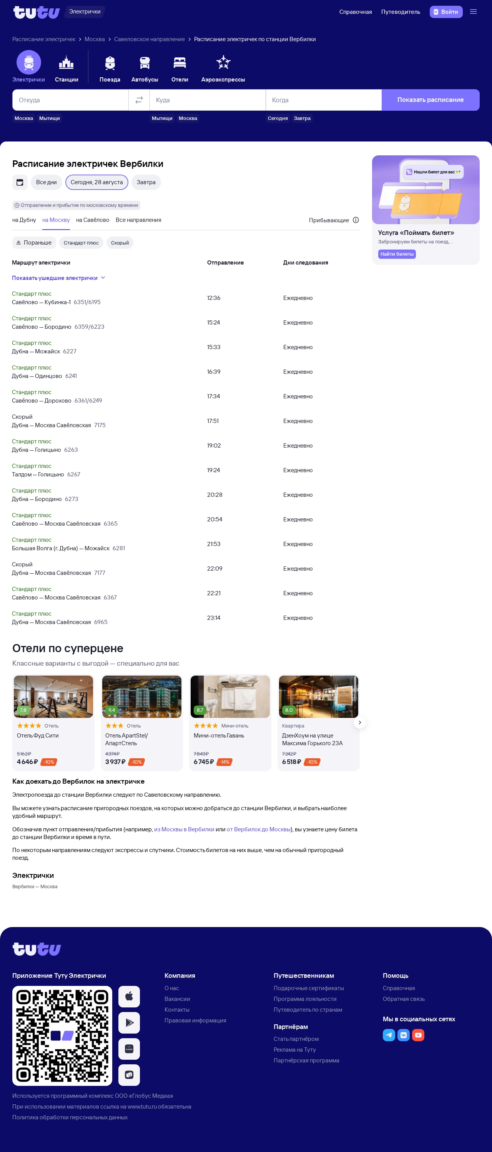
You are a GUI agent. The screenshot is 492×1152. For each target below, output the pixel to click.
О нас (172, 988)
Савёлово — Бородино (41, 326)
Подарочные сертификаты (309, 988)
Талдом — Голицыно (38, 474)
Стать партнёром (296, 1038)
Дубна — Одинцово (37, 376)
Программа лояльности (305, 998)
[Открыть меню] (474, 12)
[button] (129, 996)
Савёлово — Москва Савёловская (56, 523)
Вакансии (177, 998)
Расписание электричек (43, 39)
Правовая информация (195, 1020)
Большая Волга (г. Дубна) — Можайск (61, 548)
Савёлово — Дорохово (41, 400)
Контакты (177, 1009)
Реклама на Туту (295, 1049)
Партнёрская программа (306, 1060)
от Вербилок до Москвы (259, 829)
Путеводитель (401, 11)
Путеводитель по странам (308, 1009)
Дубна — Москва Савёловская (51, 425)
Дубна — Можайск (36, 351)
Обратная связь (404, 998)
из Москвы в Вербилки (184, 829)
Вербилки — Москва (35, 886)
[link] (397, 254)
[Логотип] (36, 12)
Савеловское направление (149, 39)
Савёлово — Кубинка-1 (41, 302)
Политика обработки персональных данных (70, 1117)
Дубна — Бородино (37, 499)
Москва (95, 39)
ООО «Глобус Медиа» (144, 1095)
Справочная (355, 11)
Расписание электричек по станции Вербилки (255, 39)
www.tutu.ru (142, 1106)
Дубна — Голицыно (36, 449)
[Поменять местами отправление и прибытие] (139, 100)
